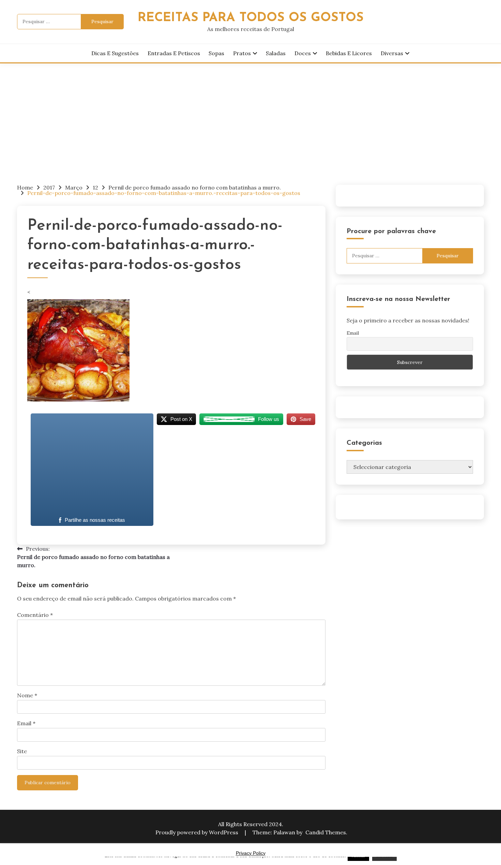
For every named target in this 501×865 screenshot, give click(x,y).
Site (22, 751)
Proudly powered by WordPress (197, 832)
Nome (27, 695)
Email (26, 723)
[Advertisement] (250, 114)
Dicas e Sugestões (115, 53)
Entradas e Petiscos (174, 53)
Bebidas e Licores (349, 53)
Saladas (276, 53)
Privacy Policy (250, 853)
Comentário (35, 614)
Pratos (242, 53)
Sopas (216, 53)
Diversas (392, 53)
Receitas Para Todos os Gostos (251, 18)
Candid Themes (325, 832)
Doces (302, 53)
